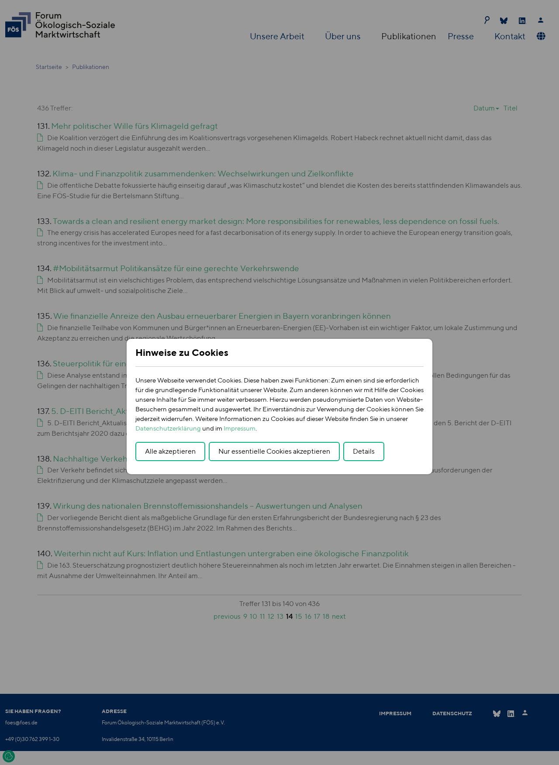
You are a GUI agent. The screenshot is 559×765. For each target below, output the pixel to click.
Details (364, 451)
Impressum (239, 428)
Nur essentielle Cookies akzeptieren (274, 451)
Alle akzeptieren (170, 451)
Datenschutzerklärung (168, 428)
